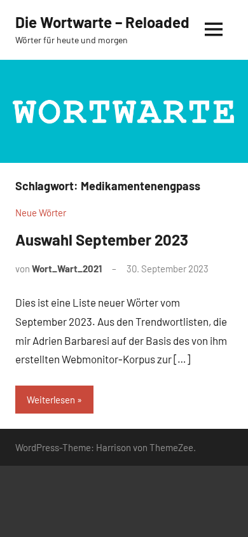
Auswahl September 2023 (101, 239)
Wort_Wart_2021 (67, 268)
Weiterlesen (51, 399)
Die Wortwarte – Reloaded (102, 22)
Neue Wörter (40, 212)
